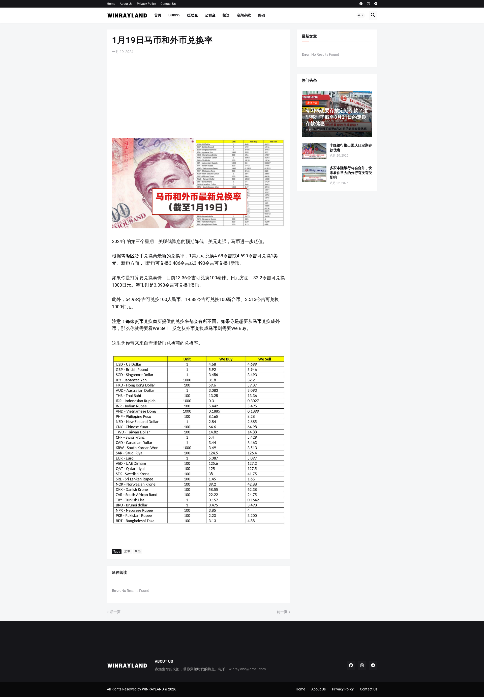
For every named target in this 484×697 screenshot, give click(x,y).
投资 (226, 15)
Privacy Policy (146, 4)
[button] (360, 15)
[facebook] (360, 4)
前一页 (282, 612)
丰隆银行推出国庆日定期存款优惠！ (351, 147)
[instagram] (368, 4)
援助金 (192, 15)
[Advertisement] (198, 96)
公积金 (210, 15)
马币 (138, 551)
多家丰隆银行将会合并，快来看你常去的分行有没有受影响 (351, 172)
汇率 (127, 551)
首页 (157, 15)
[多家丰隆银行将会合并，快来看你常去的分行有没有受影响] (314, 174)
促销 (261, 15)
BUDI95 (174, 15)
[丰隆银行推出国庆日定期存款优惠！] (314, 151)
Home (111, 4)
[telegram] (375, 4)
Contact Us (168, 4)
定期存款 (244, 15)
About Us (126, 4)
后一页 (115, 612)
